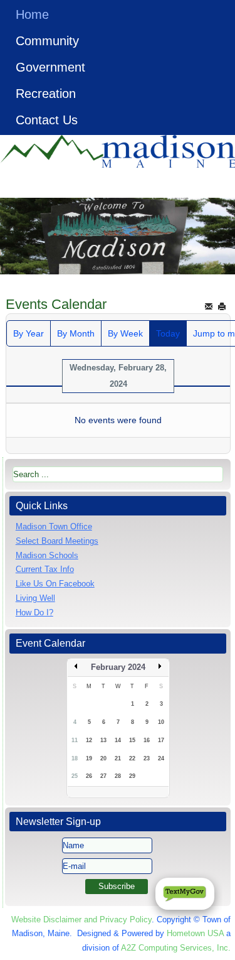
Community (47, 41)
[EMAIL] (208, 306)
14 (118, 740)
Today (168, 333)
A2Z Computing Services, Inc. (176, 947)
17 (161, 740)
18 (74, 758)
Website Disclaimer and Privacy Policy (81, 919)
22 (132, 758)
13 (103, 740)
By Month (76, 333)
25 (74, 776)
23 (147, 758)
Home (32, 14)
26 (89, 776)
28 (118, 776)
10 (161, 722)
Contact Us (47, 120)
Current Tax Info (45, 569)
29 (132, 776)
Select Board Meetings (57, 541)
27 (103, 776)
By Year (28, 333)
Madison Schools (47, 555)
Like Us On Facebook (55, 583)
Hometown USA (195, 933)
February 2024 (118, 667)
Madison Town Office (54, 526)
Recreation (46, 93)
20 (103, 758)
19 (89, 758)
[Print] (221, 306)
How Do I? (34, 612)
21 (118, 758)
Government (50, 67)
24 (161, 758)
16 (147, 740)
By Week (125, 333)
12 (89, 740)
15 (132, 740)
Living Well (35, 598)
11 (74, 740)
